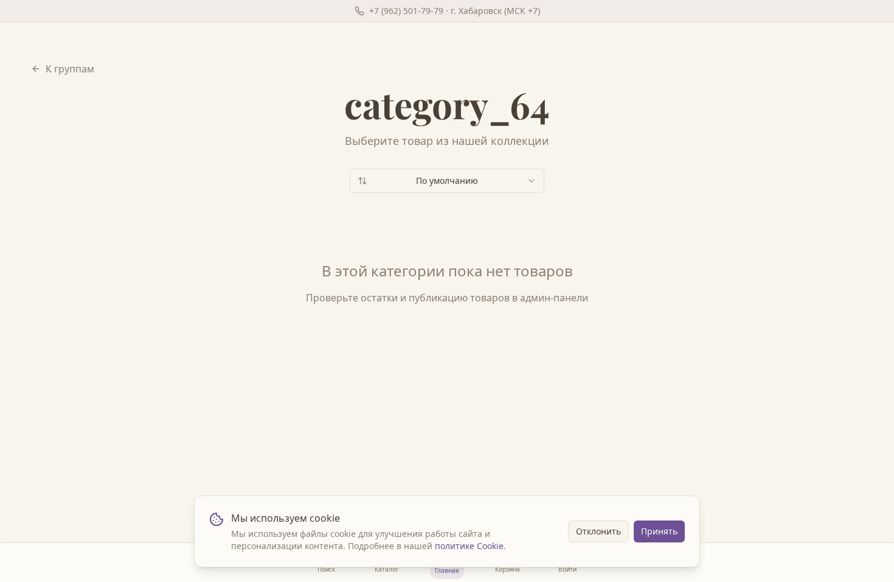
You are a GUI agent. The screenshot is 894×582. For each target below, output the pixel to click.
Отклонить (598, 531)
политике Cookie (469, 546)
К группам (70, 68)
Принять (659, 531)
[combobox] (447, 181)
